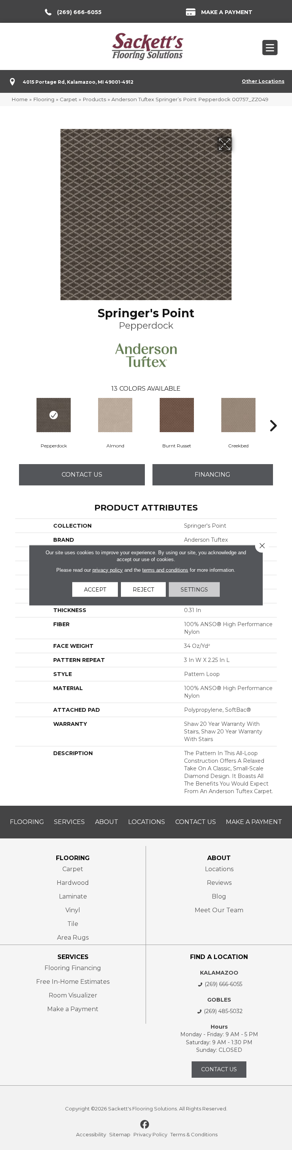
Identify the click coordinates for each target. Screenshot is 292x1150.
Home (19, 99)
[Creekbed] (238, 415)
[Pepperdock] (53, 415)
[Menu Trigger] (270, 47)
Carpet (68, 99)
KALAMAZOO (219, 972)
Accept (95, 589)
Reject (143, 589)
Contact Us (82, 474)
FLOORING (73, 858)
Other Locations (263, 81)
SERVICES (73, 957)
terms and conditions (165, 570)
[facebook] (145, 1125)
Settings (194, 589)
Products (94, 99)
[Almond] (115, 415)
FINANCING (212, 474)
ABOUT (219, 858)
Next (273, 414)
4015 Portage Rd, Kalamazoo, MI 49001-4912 (78, 82)
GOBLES (219, 999)
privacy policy (107, 570)
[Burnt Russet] (177, 415)
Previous (19, 414)
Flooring (43, 99)
